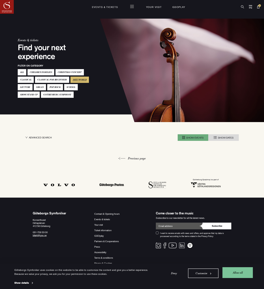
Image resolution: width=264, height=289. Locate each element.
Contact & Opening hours (107, 213)
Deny (174, 273)
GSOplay (178, 7)
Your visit (154, 7)
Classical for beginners (52, 79)
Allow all (238, 272)
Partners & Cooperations (106, 241)
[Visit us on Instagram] (158, 245)
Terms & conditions (103, 257)
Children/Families (41, 72)
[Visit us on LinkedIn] (182, 245)
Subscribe (217, 225)
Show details (21, 282)
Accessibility (100, 252)
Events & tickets (105, 7)
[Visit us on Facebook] (164, 245)
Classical (25, 79)
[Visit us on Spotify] (190, 245)
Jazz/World (81, 79)
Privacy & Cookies (103, 263)
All (22, 72)
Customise (201, 273)
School (70, 87)
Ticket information (102, 230)
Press (97, 246)
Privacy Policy (207, 236)
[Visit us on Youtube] (173, 245)
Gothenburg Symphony (57, 94)
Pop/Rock (55, 87)
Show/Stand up (28, 94)
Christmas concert (69, 72)
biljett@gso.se (40, 235)
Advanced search (40, 137)
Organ (40, 87)
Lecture (25, 87)
